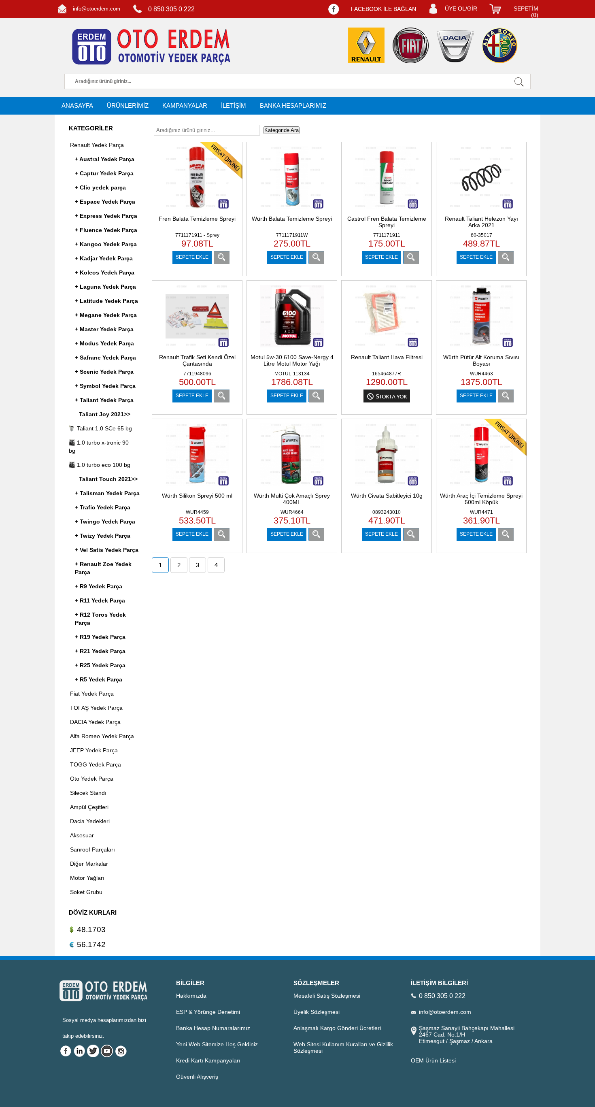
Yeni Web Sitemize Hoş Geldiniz (217, 1044)
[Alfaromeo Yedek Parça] (500, 45)
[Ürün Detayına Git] (222, 257)
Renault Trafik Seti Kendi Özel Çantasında (197, 360)
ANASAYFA (77, 105)
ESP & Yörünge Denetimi (208, 1012)
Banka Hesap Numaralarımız (213, 1028)
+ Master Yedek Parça (104, 329)
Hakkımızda (191, 995)
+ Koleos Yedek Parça (104, 272)
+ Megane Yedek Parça (106, 315)
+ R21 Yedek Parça (100, 651)
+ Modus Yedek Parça (104, 343)
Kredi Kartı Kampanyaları (208, 1060)
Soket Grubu (86, 892)
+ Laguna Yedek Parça (105, 286)
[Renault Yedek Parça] (366, 45)
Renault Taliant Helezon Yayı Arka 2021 (481, 221)
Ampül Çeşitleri (89, 807)
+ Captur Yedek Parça (104, 173)
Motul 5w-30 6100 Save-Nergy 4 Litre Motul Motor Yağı (292, 360)
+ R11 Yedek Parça (100, 600)
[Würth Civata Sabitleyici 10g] (387, 487)
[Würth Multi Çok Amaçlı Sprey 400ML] (292, 487)
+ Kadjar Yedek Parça (104, 258)
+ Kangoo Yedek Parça (106, 244)
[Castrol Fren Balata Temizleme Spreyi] (387, 210)
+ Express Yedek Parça (106, 216)
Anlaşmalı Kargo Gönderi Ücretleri (337, 1028)
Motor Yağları (87, 878)
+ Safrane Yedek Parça (105, 357)
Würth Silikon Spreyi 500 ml (197, 495)
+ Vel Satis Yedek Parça (106, 550)
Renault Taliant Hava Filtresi (387, 357)
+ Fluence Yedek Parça (106, 230)
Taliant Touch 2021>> (108, 479)
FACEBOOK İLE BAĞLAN (383, 9)
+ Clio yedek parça (100, 187)
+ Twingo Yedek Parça (105, 521)
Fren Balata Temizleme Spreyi (197, 218)
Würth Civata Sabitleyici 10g (387, 495)
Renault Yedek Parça (97, 145)
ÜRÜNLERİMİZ (128, 105)
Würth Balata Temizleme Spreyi (292, 218)
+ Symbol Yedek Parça (105, 386)
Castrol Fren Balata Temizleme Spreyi (386, 221)
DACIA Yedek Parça (95, 722)
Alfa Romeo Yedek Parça (102, 736)
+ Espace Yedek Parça (105, 201)
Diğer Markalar (89, 863)
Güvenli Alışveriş (197, 1076)
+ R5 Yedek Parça (98, 679)
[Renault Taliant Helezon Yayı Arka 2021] (481, 210)
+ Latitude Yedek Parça (106, 301)
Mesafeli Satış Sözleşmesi (326, 995)
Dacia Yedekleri (90, 821)
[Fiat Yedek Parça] (411, 45)
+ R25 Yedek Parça (100, 665)
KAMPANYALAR (184, 105)
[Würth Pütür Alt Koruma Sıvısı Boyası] (481, 348)
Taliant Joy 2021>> (104, 414)
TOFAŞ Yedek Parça (96, 708)
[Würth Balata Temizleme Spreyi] (292, 210)
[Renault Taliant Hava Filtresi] (387, 348)
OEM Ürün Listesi (433, 1060)
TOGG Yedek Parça (95, 764)
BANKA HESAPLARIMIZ (293, 105)
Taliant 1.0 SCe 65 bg (103, 428)
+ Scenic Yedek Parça (104, 371)
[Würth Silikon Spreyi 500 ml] (197, 487)
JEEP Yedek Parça (94, 750)
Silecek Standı (88, 793)
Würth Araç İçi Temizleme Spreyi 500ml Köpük (481, 498)
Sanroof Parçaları (92, 849)
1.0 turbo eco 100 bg (102, 465)
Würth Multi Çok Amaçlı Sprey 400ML (292, 498)
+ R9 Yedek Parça (98, 586)
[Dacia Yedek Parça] (455, 46)
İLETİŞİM (233, 105)
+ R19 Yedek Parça (100, 637)
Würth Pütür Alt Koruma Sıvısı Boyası (481, 360)
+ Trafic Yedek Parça (102, 507)
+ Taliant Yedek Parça (104, 400)
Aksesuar (82, 835)
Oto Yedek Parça (91, 778)
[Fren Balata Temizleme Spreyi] (197, 210)
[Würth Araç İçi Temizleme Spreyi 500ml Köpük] (481, 487)
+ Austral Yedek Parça (104, 159)
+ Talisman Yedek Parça (107, 493)
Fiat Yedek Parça (92, 693)
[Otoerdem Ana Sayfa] (150, 47)
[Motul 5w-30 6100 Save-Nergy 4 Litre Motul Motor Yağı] (292, 348)
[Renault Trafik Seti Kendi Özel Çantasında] (197, 348)
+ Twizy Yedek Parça (102, 535)
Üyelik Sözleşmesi (316, 1012)
